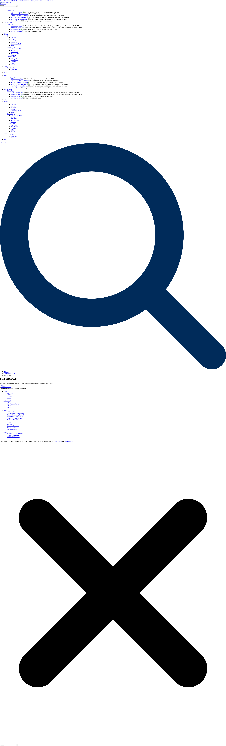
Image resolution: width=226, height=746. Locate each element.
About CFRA (11, 68)
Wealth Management (16, 26)
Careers (13, 71)
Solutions (6, 9)
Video (12, 63)
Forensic (13, 50)
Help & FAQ (7, 401)
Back (1, 385)
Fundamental (14, 52)
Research (13, 61)
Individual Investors (16, 31)
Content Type (11, 56)
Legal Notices (58, 441)
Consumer (13, 37)
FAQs (8, 402)
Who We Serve (8, 22)
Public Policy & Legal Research (19, 19)
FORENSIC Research (13, 437)
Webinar (13, 64)
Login (5, 72)
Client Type (10, 24)
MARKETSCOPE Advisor (14, 433)
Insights (6, 34)
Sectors (9, 36)
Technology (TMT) (16, 44)
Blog (5, 33)
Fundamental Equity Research (19, 17)
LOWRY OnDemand (13, 435)
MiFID (9, 407)
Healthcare (14, 42)
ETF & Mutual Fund (16, 48)
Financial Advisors (16, 29)
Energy (13, 39)
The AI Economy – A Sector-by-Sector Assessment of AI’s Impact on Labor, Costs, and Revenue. (27, 1)
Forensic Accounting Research (19, 15)
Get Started (3, 4)
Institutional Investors (17, 27)
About (5, 66)
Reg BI (9, 405)
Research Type (11, 10)
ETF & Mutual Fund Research (19, 14)
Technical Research (16, 21)
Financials (13, 41)
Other (12, 45)
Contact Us (14, 69)
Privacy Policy (68, 441)
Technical (13, 55)
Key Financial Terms (13, 404)
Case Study (14, 58)
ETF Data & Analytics (17, 12)
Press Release (14, 60)
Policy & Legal (15, 53)
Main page (6, 372)
